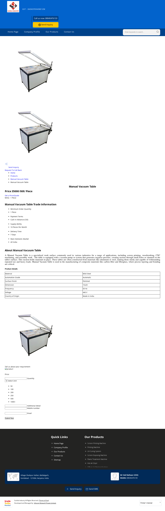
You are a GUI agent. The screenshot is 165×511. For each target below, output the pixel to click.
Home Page (13, 32)
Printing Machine (93, 447)
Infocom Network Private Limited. (45, 503)
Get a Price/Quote (12, 195)
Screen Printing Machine (96, 443)
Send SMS (93, 489)
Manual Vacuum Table (19, 179)
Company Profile (32, 32)
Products (14, 176)
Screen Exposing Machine (97, 455)
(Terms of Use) (44, 500)
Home (13, 173)
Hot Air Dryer (92, 463)
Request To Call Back (13, 170)
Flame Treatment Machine (97, 459)
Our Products (52, 32)
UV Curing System (94, 451)
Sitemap (57, 460)
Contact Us (69, 32)
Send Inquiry (47, 24)
